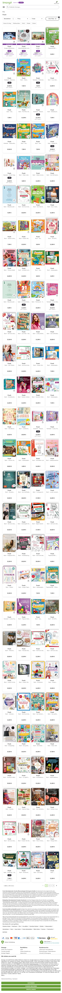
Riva (20, 926)
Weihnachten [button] (16, 23)
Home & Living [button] (7, 23)
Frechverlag (50, 929)
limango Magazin (5, 953)
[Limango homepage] (7, 3)
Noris (11, 929)
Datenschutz (23, 953)
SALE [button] (23, 23)
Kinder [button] (28, 23)
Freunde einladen (5, 951)
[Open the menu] (3, 7)
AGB (21, 949)
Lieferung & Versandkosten (46, 949)
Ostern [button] (34, 23)
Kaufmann (14, 926)
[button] (9, 18)
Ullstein (42, 926)
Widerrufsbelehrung (25, 951)
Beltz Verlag (37, 929)
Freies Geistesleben (27, 929)
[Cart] (14, 41)
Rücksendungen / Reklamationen (47, 951)
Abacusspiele (48, 926)
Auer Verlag (18, 929)
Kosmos (43, 929)
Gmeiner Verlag (6, 926)
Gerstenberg (6, 929)
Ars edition (25, 926)
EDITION (5, 932)
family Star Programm (6, 949)
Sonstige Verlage (34, 926)
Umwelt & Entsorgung (45, 953)
